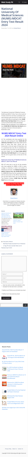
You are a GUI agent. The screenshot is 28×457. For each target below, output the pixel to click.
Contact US (20, 448)
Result (11, 241)
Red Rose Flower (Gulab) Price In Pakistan (14, 243)
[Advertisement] (14, 47)
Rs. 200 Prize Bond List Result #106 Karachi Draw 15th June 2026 (15, 369)
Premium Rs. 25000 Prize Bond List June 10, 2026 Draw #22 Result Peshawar (15, 384)
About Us (14, 448)
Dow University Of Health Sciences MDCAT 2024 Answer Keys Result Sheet (6, 234)
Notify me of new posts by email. (11, 294)
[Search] (25, 305)
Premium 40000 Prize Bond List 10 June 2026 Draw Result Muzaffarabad (16, 376)
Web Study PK (7, 2)
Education (6, 241)
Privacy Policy (8, 448)
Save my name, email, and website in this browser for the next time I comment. (14, 286)
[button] (19, 2)
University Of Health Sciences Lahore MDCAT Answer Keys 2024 (18, 221)
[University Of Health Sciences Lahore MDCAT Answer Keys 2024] (18, 215)
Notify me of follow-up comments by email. (14, 290)
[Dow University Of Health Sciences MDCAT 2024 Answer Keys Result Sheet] (6, 229)
